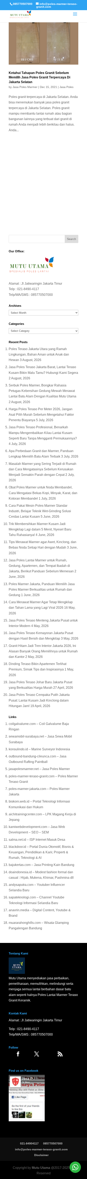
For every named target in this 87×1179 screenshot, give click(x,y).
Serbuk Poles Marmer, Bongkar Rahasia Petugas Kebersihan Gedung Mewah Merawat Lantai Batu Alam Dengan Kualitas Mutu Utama (42, 391)
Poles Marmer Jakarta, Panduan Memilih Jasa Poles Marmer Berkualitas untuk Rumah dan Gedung (42, 589)
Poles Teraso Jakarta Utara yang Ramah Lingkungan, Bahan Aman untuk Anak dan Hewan (39, 354)
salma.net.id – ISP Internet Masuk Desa (37, 839)
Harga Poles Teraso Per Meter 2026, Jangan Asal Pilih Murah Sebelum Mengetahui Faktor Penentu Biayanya (41, 414)
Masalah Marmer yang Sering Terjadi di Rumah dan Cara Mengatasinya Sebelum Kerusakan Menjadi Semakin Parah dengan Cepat (42, 469)
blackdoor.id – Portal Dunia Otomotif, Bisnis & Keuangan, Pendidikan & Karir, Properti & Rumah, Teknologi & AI (41, 852)
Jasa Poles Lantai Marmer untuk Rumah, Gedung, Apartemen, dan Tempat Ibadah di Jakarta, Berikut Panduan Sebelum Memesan (41, 566)
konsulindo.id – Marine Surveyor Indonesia (39, 749)
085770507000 (22, 3)
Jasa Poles (66, 87)
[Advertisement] (43, 185)
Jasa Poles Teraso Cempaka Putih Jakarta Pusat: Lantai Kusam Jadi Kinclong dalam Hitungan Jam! (39, 700)
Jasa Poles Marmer (25, 87)
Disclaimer (41, 1155)
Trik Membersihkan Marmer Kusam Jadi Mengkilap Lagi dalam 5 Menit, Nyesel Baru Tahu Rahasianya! (40, 529)
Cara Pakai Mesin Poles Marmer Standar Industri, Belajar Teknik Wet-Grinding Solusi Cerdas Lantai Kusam (40, 511)
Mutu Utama (41, 1167)
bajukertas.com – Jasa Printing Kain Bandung (41, 865)
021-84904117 (29, 1143)
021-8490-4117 (28, 289)
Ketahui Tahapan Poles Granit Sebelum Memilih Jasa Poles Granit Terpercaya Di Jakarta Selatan (39, 77)
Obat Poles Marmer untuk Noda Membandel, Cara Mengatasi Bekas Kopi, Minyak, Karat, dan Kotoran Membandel (43, 493)
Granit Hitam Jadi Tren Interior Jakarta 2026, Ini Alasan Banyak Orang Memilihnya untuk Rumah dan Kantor (43, 651)
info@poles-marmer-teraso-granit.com (41, 1149)
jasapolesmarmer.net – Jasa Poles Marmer (39, 769)
